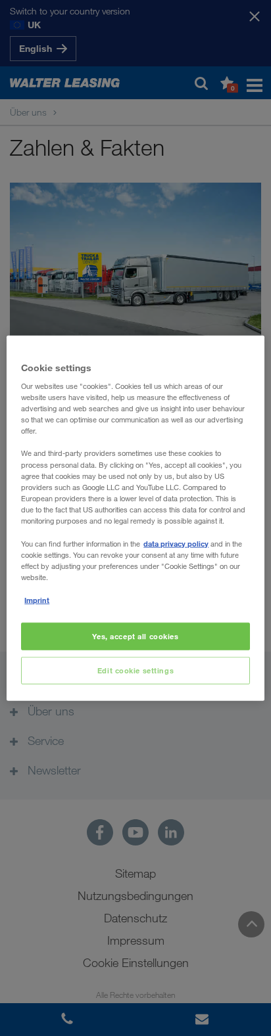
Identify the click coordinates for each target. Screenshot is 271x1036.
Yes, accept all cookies (135, 636)
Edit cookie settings (135, 670)
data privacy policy (176, 544)
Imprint (36, 600)
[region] (135, 518)
